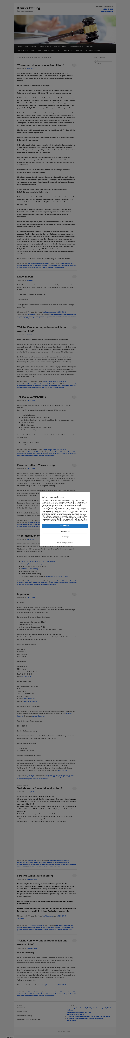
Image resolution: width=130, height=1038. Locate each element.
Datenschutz (61, 543)
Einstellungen (65, 537)
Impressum (69, 543)
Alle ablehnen (65, 531)
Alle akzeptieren (65, 526)
